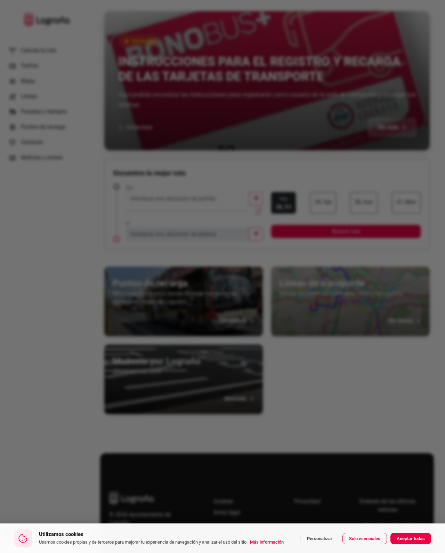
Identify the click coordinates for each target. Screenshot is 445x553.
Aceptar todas (411, 538)
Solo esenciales (364, 538)
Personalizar (319, 538)
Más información (267, 542)
